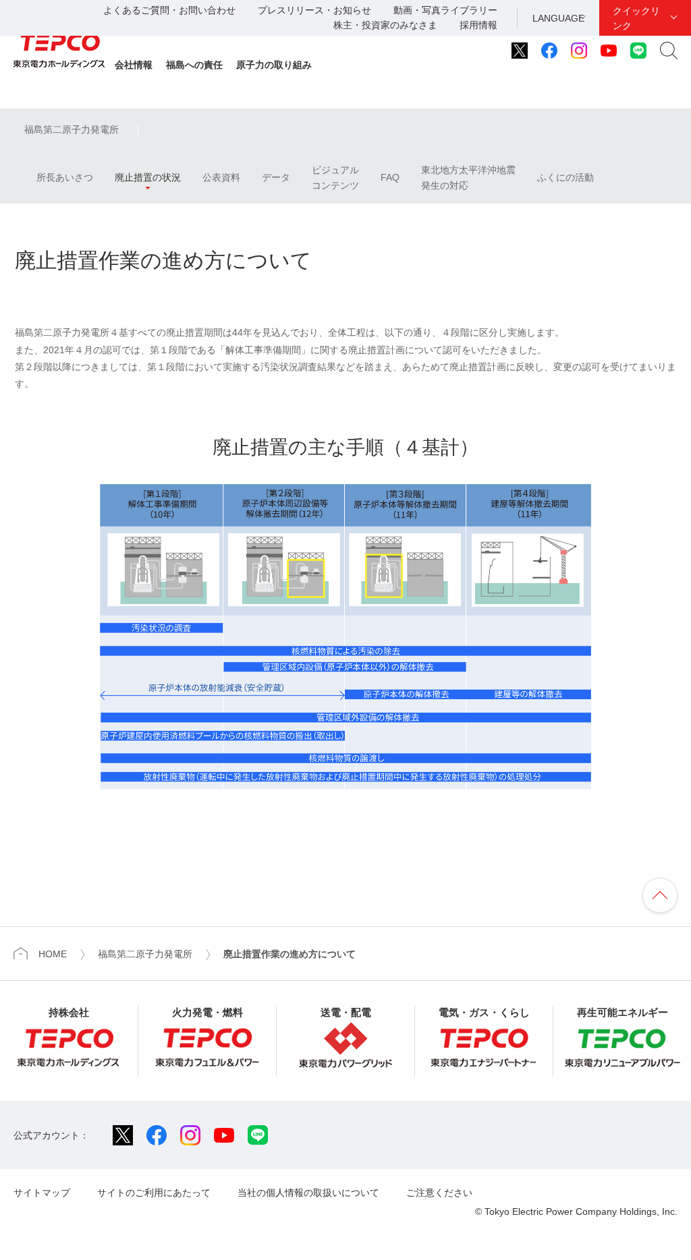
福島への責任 (194, 64)
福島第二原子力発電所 (71, 129)
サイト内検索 (669, 50)
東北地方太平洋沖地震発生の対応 (468, 177)
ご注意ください (439, 1192)
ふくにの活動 (565, 177)
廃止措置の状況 (148, 177)
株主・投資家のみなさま (385, 25)
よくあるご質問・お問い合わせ (169, 10)
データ (276, 177)
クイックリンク (636, 18)
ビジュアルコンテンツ (335, 177)
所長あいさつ (58, 177)
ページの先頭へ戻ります (660, 895)
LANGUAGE (558, 18)
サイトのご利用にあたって (154, 1192)
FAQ (390, 177)
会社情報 (134, 64)
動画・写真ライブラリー (445, 10)
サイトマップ (41, 1192)
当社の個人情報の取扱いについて (308, 1192)
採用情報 (478, 25)
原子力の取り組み (274, 64)
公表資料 (221, 177)
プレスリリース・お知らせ (314, 10)
